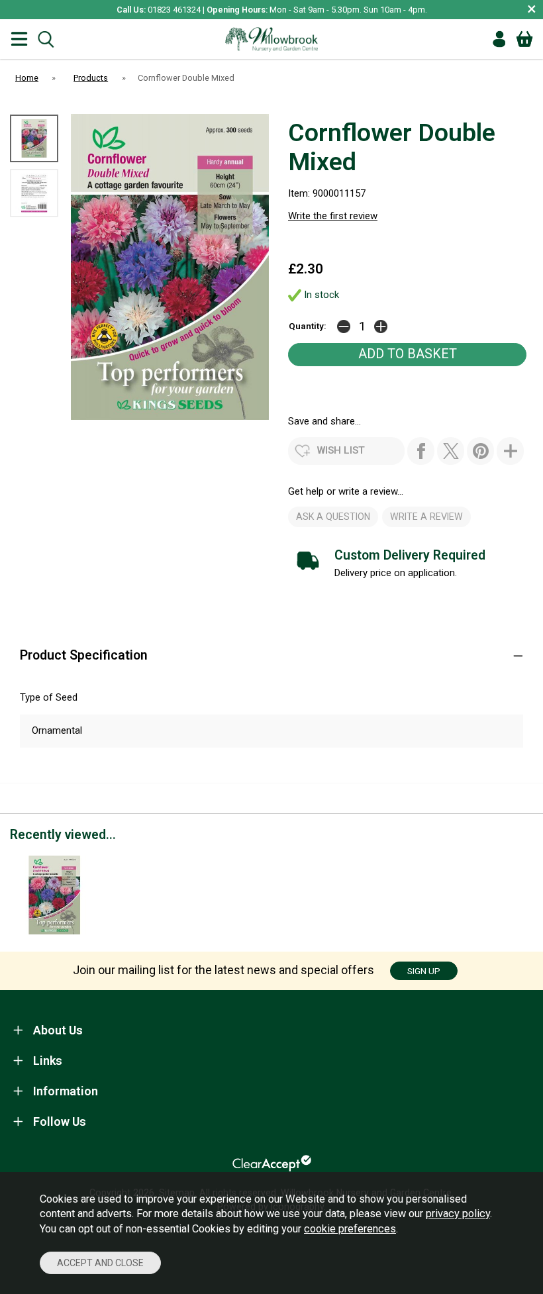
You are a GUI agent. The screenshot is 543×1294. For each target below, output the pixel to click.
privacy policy (458, 1213)
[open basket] (524, 39)
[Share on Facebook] (420, 451)
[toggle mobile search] (45, 39)
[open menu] (19, 39)
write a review (426, 516)
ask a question (333, 516)
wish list (341, 450)
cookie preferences (350, 1228)
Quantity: (307, 326)
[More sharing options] (510, 451)
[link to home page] (271, 39)
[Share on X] (450, 451)
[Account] (499, 39)
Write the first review (332, 216)
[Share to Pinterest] (480, 451)
